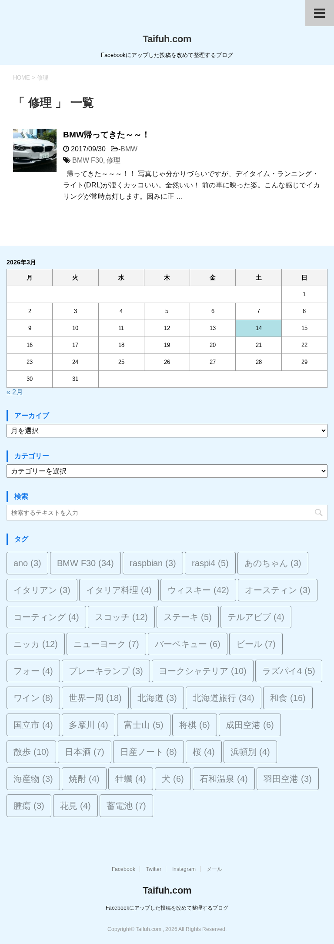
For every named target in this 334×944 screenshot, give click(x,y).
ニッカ (35, 644)
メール (214, 869)
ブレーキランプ (106, 671)
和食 (288, 698)
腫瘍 (28, 806)
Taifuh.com (167, 38)
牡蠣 (130, 779)
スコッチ (121, 617)
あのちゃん (272, 563)
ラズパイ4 (288, 671)
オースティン (278, 590)
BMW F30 (87, 160)
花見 (75, 806)
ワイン (33, 698)
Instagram (184, 869)
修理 (113, 160)
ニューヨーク (106, 644)
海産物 (33, 779)
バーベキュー (187, 644)
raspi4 (210, 563)
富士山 (144, 725)
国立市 (33, 725)
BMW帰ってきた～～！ (106, 134)
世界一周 (95, 698)
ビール (256, 644)
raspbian (153, 563)
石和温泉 (224, 779)
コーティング (46, 617)
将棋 (194, 725)
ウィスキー (198, 590)
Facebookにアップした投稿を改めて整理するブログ (167, 908)
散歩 (31, 752)
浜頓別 (250, 752)
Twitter (153, 869)
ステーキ (188, 617)
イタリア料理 (119, 590)
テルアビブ (255, 617)
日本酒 (84, 752)
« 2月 (15, 392)
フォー (33, 671)
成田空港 (250, 725)
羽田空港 (288, 779)
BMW (128, 149)
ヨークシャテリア (203, 671)
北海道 (157, 698)
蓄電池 (126, 806)
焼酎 (84, 779)
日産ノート (148, 752)
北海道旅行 (223, 698)
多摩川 (88, 725)
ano (27, 563)
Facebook (123, 869)
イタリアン (41, 590)
